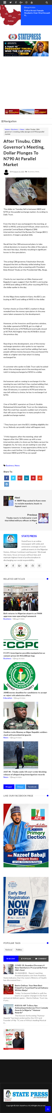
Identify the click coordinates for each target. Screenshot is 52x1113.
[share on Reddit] (6, 484)
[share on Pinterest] (33, 478)
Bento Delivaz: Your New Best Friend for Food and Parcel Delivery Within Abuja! (31, 987)
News (22, 129)
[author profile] (6, 174)
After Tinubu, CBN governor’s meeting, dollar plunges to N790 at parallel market (24, 153)
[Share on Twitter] (13, 478)
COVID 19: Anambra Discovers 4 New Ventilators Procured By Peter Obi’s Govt (31, 967)
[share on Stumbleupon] (39, 478)
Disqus (20, 787)
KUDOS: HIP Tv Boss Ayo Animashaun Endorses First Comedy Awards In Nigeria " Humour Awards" (31, 1009)
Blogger (9, 787)
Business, (31, 171)
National (8, 950)
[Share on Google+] (19, 478)
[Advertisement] (26, 83)
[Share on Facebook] (6, 478)
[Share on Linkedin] (26, 478)
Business (14, 129)
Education (7, 698)
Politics (19, 950)
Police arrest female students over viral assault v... (37, 12)
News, (37, 171)
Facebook (32, 787)
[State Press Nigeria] (26, 35)
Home (7, 129)
